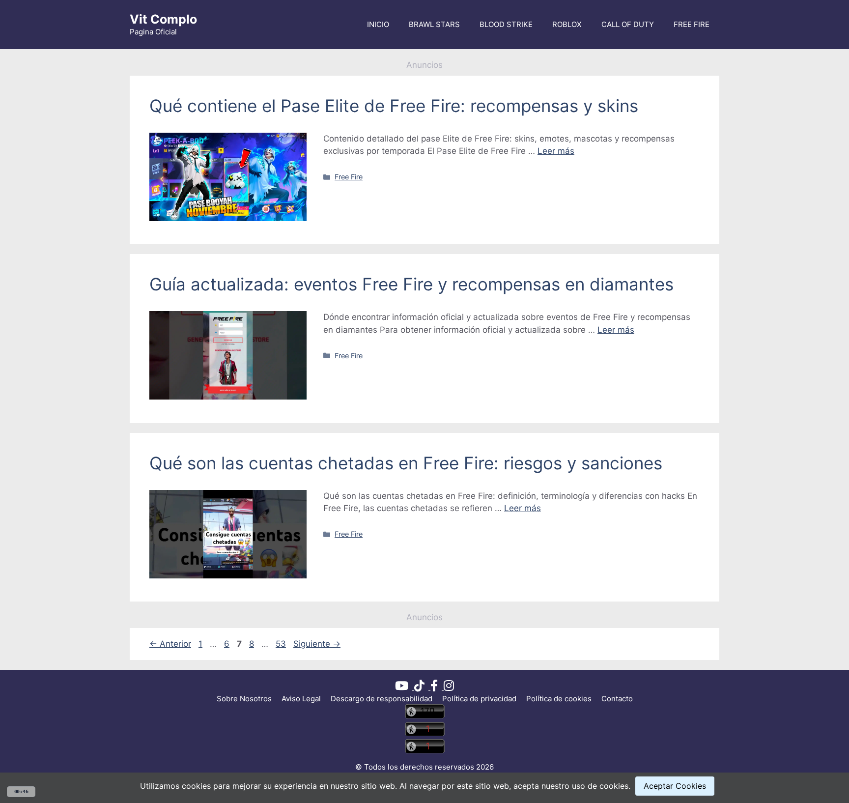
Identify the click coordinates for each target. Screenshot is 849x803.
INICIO (378, 24)
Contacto (617, 698)
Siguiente (316, 644)
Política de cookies (559, 698)
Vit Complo (163, 19)
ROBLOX (567, 24)
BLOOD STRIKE (506, 24)
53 (281, 644)
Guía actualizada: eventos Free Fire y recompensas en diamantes (411, 284)
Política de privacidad (479, 698)
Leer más (556, 151)
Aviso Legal (301, 698)
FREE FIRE (691, 24)
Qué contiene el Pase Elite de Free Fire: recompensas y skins (393, 105)
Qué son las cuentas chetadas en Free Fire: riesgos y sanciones (405, 463)
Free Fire (349, 176)
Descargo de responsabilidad (381, 698)
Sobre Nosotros (244, 698)
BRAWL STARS (434, 24)
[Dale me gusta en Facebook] (437, 687)
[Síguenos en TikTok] (422, 687)
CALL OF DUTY (627, 24)
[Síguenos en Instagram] (449, 687)
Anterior (170, 644)
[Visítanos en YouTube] (404, 687)
